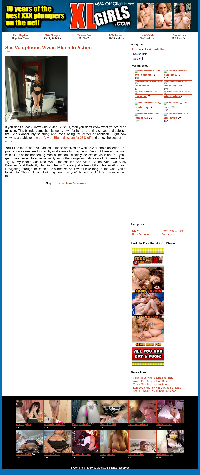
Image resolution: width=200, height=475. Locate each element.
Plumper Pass (84, 35)
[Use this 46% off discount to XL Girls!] (100, 30)
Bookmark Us (154, 49)
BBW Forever (116, 35)
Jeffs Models (147, 35)
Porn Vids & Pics (172, 230)
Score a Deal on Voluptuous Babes (154, 390)
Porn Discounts (76, 183)
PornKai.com (179, 35)
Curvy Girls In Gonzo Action (150, 384)
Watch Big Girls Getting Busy (150, 380)
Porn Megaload (21, 35)
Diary (135, 230)
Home (136, 49)
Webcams (168, 234)
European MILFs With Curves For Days (157, 387)
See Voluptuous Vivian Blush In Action (48, 47)
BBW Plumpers (52, 35)
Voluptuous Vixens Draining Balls (153, 377)
